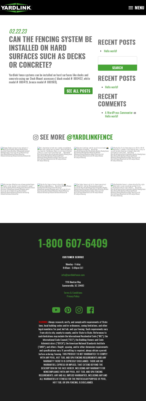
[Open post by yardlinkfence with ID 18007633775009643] (54, 164)
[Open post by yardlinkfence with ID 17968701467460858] (18, 201)
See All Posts (78, 91)
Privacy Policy (73, 296)
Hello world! (110, 51)
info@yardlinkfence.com (73, 275)
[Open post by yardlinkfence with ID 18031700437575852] (54, 201)
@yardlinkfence (90, 137)
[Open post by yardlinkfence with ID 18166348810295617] (18, 164)
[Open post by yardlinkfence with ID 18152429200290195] (128, 201)
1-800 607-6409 (73, 242)
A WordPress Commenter (119, 113)
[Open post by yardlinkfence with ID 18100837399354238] (91, 164)
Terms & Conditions (73, 292)
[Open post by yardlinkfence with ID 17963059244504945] (128, 164)
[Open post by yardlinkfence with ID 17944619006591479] (91, 201)
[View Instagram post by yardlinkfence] (32, 178)
